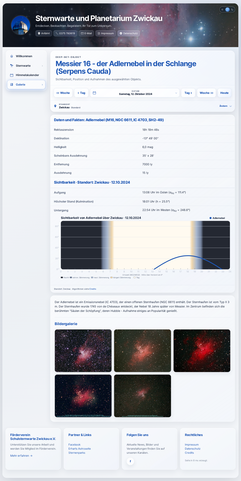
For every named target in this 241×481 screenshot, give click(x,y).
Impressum (107, 33)
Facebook (74, 444)
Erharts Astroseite (79, 448)
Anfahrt (45, 33)
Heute (224, 93)
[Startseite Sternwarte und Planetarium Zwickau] (20, 25)
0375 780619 (67, 33)
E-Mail (88, 33)
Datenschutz (130, 33)
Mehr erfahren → (21, 455)
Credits (92, 289)
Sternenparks (76, 452)
